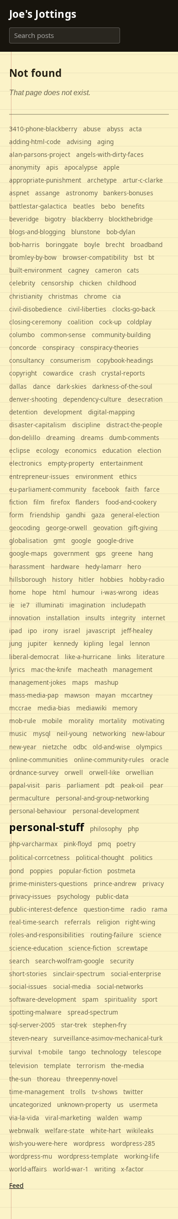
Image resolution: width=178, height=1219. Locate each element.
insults (95, 617)
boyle (92, 244)
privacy (153, 883)
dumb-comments (134, 437)
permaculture (29, 798)
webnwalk (24, 1130)
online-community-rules (109, 759)
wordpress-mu (30, 1156)
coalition (80, 321)
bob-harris (24, 244)
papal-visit (24, 785)
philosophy (106, 828)
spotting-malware (35, 1012)
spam (90, 999)
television (23, 1065)
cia (116, 296)
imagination (87, 605)
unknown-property (84, 1104)
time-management (36, 1091)
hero (134, 566)
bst (138, 257)
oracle (159, 759)
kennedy (65, 643)
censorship (57, 283)
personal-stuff (46, 827)
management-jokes (37, 682)
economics (81, 450)
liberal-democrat (34, 656)
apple (111, 167)
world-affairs (28, 1169)
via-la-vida (24, 1117)
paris (53, 785)
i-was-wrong (119, 592)
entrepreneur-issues (39, 476)
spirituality (120, 999)
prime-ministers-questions (48, 883)
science (150, 934)
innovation (24, 617)
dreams (92, 437)
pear (156, 785)
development (62, 412)
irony (50, 630)
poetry (126, 843)
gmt (59, 540)
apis (52, 167)
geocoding (24, 527)
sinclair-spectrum (79, 973)
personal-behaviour (38, 810)
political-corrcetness (39, 857)
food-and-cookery (131, 502)
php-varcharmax (33, 843)
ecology (47, 450)
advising (79, 141)
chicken (90, 283)
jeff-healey (136, 630)
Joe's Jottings (42, 14)
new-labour (148, 733)
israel (71, 630)
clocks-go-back (133, 309)
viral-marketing (68, 1117)
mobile (52, 720)
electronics (25, 463)
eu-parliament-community (47, 489)
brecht (115, 244)
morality (81, 720)
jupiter (37, 643)
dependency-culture (92, 399)
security (122, 960)
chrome (95, 296)
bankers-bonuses (128, 192)
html (59, 592)
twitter (133, 1091)
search (19, 960)
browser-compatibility (95, 257)
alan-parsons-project (39, 154)
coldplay (139, 321)
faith (132, 489)
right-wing (140, 922)
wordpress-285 (133, 1143)
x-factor (132, 1169)
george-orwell (66, 527)
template (57, 1065)
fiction (18, 502)
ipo (32, 630)
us (120, 1104)
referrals (77, 922)
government (71, 553)
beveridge (24, 219)
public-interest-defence (43, 909)
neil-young (72, 733)
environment (94, 476)
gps (100, 553)
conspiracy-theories (109, 347)
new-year (23, 746)
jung (15, 643)
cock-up (110, 321)
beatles (84, 206)
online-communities (38, 759)
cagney (78, 270)
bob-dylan (120, 231)
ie (12, 605)
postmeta (121, 870)
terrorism (91, 1065)
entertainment (121, 463)
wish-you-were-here (38, 1143)
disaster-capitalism (37, 424)
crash (87, 373)
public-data (112, 896)
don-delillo (24, 437)
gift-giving (142, 527)
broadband (146, 244)
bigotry (55, 219)
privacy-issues (30, 896)
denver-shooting (33, 399)
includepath (128, 605)
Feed (16, 1185)
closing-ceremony (35, 321)
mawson (76, 695)
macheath (92, 669)
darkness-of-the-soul (122, 386)
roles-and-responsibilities (46, 934)
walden (107, 1117)
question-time (104, 909)
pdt (110, 785)
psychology (73, 896)
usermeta (143, 1104)
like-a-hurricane (88, 656)
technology (109, 1051)
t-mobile (50, 1051)
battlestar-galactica (38, 206)
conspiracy (58, 347)
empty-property (71, 463)
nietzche (54, 746)
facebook (105, 489)
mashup (106, 682)
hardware (65, 566)
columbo (22, 334)
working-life (141, 1156)
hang (145, 553)
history (62, 579)
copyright (23, 373)
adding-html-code (35, 141)
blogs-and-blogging (37, 231)
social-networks (120, 986)
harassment (27, 566)
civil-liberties (87, 309)
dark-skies (72, 386)
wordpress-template (88, 1156)
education (116, 450)
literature (150, 656)
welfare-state (64, 1130)
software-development (42, 999)
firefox (60, 502)
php (133, 828)
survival (20, 1051)
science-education (36, 948)
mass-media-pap (33, 695)
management (132, 669)
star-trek (74, 1024)
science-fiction (89, 948)
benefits (133, 206)
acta (135, 128)
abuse (92, 128)
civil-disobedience (35, 309)
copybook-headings (125, 360)
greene (121, 553)
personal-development (106, 810)
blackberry (87, 219)
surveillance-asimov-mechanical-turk (107, 1038)
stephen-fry (109, 1024)
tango (77, 1051)
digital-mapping (111, 412)
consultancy (26, 360)
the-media (127, 1065)
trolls (78, 1091)
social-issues (28, 986)
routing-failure (111, 934)
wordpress (89, 1143)
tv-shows (105, 1091)
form (16, 514)
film (39, 502)
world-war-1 (71, 1169)
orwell (73, 772)
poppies (41, 870)
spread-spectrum (93, 1012)
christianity (25, 296)
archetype (102, 180)
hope (39, 592)
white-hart (105, 1130)
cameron (108, 270)
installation (62, 617)
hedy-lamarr (103, 566)
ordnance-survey (33, 772)
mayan (105, 695)
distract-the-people (134, 424)
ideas (151, 592)
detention (23, 412)
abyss (115, 128)
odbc (80, 746)
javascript (100, 630)
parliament (83, 785)
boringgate (62, 244)
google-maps (28, 553)
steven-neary (28, 1038)
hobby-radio (146, 579)
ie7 (25, 605)
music (18, 733)
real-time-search (33, 922)
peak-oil (132, 785)
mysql (42, 733)
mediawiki (91, 707)
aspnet (19, 192)
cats (133, 270)
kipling (93, 643)
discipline (86, 424)
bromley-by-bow (33, 257)
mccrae (20, 707)
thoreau (48, 1078)
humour (83, 592)
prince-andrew (115, 883)
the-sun (20, 1078)
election (149, 450)
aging (105, 141)
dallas (18, 386)
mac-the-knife (51, 669)
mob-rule (22, 720)
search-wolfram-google (69, 960)
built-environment (35, 270)
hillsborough (27, 579)
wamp (133, 1117)
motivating (148, 720)
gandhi (76, 514)
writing (104, 1169)
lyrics (17, 669)
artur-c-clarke (143, 180)
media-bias (53, 707)
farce (152, 489)
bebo (108, 206)
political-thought (100, 857)
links (124, 656)
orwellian (139, 772)
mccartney (136, 695)
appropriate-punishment (45, 180)
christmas (63, 296)
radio (138, 909)
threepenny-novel (92, 1078)
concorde (23, 347)
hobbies (111, 579)
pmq (104, 843)
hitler (86, 579)
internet (153, 617)
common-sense (63, 334)
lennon (140, 643)
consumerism (70, 360)
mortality (112, 720)
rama (160, 909)
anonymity (24, 167)
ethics (128, 476)
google (81, 540)
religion (108, 922)
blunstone (85, 231)
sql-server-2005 (32, 1024)
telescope (147, 1051)
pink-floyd (77, 843)
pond (16, 870)
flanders (87, 502)
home (17, 592)
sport (149, 999)
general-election (135, 514)
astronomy (82, 192)
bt (151, 257)
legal (116, 643)
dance (42, 386)
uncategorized (30, 1104)
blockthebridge (131, 219)
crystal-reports (123, 373)
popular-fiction (80, 870)
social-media (72, 986)
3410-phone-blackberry (43, 128)
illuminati (50, 605)
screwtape (132, 948)
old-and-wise (111, 746)
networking (109, 733)
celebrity (22, 283)
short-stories (28, 973)
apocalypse (81, 167)
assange (47, 192)
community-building (121, 334)
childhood (121, 283)
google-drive (115, 540)
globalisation (28, 540)
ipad (15, 630)
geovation (107, 527)
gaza (98, 514)
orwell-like (104, 772)
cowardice (58, 373)
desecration (144, 399)
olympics (149, 746)
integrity (123, 617)
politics (141, 857)
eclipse (19, 450)
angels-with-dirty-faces (110, 154)
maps (80, 682)
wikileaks (140, 1130)
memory (124, 707)
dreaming (60, 437)
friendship (45, 514)
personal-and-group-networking (102, 798)
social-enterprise (136, 973)
